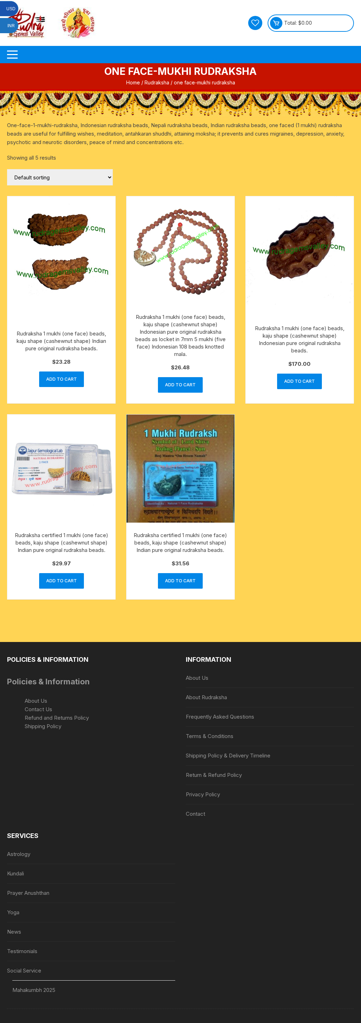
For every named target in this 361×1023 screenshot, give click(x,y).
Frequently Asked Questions (220, 716)
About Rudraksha (206, 697)
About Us (36, 700)
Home (133, 82)
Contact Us (38, 709)
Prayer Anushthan (28, 893)
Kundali (15, 873)
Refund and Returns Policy (57, 717)
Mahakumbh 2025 (33, 990)
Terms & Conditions (209, 736)
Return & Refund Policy (214, 775)
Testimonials (22, 951)
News (14, 931)
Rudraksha (157, 82)
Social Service (24, 970)
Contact (195, 813)
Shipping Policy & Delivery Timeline (228, 755)
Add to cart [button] (61, 379)
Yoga (13, 912)
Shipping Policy (43, 726)
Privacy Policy (203, 794)
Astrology (18, 854)
